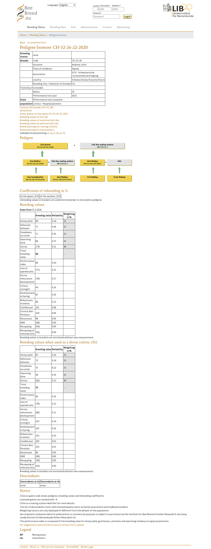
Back (22, 42)
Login (127, 16)
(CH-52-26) (36, 107)
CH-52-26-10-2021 (44, 113)
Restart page (87, 546)
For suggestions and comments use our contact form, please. (52, 524)
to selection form (36, 42)
